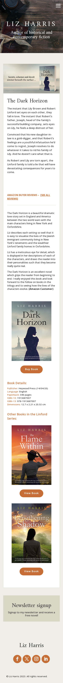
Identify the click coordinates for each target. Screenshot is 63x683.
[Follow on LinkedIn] (46, 659)
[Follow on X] (27, 659)
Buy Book (31, 369)
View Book (31, 493)
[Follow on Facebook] (17, 659)
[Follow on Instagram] (36, 659)
